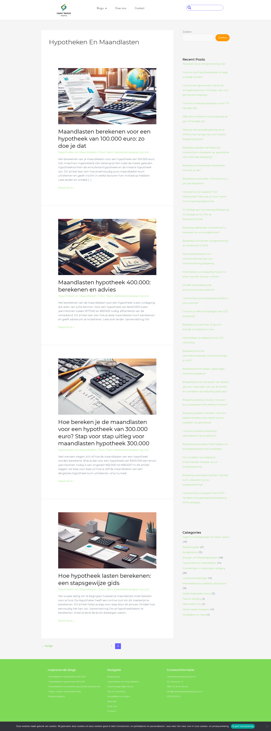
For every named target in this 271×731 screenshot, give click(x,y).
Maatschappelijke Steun (197, 593)
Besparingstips (191, 547)
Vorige (47, 645)
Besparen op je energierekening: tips (204, 63)
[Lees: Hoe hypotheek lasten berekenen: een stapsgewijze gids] (107, 540)
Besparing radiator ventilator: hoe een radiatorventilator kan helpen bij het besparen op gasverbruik (204, 418)
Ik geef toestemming (242, 726)
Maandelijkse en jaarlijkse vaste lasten (204, 583)
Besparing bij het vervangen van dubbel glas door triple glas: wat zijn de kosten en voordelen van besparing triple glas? (205, 386)
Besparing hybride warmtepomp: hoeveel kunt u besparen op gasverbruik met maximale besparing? (206, 152)
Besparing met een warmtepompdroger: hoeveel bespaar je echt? (205, 355)
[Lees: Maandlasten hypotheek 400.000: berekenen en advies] (107, 246)
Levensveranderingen (195, 578)
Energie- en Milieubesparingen (200, 557)
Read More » (66, 187)
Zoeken (187, 31)
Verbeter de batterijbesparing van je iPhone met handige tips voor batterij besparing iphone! (204, 134)
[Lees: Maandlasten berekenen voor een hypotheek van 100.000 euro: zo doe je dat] (107, 95)
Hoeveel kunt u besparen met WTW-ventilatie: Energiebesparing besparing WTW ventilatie (205, 498)
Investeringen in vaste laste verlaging (204, 568)
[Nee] (267, 726)
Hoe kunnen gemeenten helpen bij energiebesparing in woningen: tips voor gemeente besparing (205, 90)
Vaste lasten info (192, 603)
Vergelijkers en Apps (194, 614)
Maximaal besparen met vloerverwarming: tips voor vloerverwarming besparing (198, 258)
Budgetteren (190, 552)
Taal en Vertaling (192, 598)
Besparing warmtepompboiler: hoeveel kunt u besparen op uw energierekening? (205, 480)
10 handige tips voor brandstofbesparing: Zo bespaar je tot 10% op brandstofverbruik (206, 214)
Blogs (100, 8)
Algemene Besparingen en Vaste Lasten (206, 537)
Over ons (120, 8)
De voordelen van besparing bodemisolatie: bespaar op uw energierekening (200, 462)
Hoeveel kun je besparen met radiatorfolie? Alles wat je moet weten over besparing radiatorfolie (204, 196)
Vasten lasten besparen (196, 609)
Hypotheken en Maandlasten (77, 152)
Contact (139, 8)
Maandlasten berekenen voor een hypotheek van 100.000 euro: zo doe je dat (104, 138)
